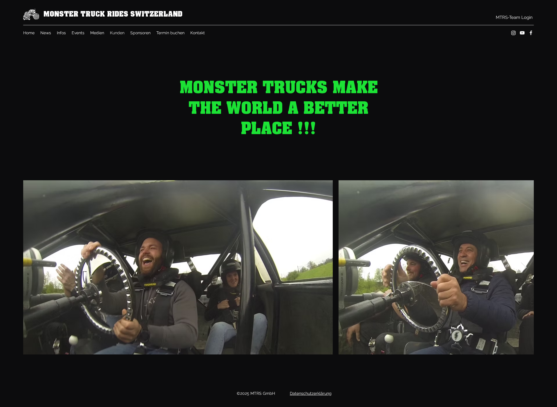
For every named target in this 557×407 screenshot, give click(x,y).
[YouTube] (522, 33)
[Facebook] (531, 33)
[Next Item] (523, 267)
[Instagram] (513, 33)
